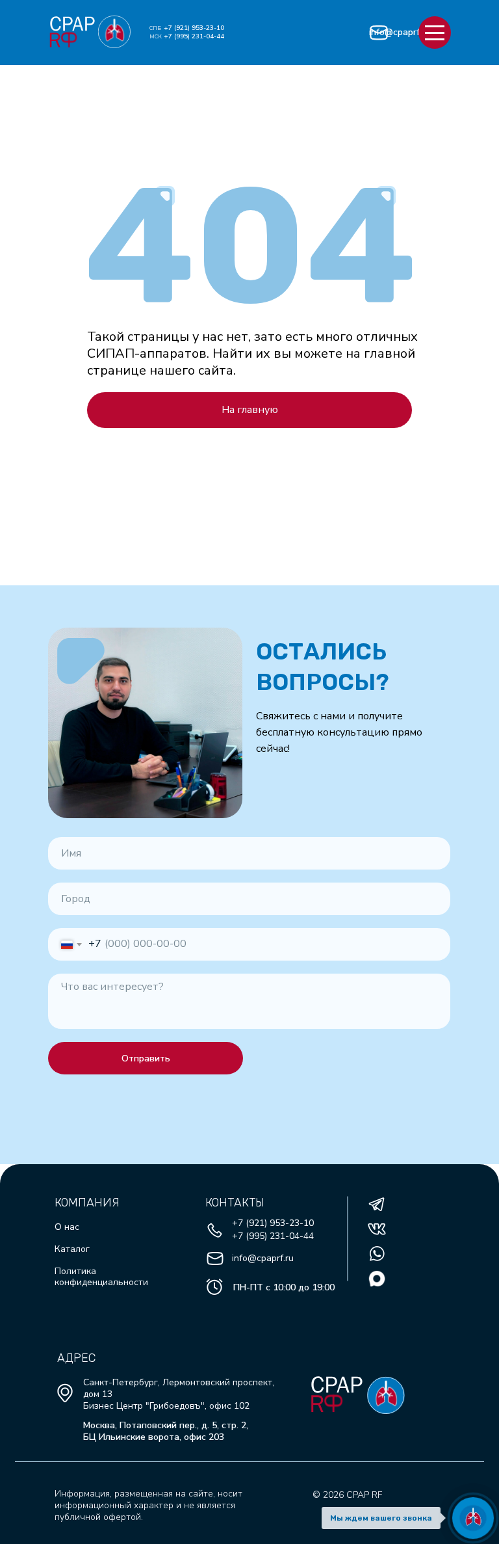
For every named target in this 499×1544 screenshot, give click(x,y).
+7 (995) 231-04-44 (194, 36)
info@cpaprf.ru (399, 32)
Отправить (146, 1058)
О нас (67, 1227)
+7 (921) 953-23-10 (194, 28)
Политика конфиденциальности (101, 1276)
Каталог (72, 1249)
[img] (72, 23)
